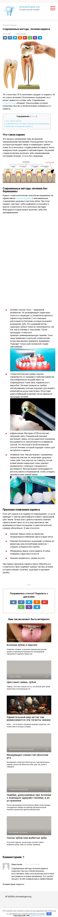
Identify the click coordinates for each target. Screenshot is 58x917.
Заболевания (21, 34)
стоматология (9, 103)
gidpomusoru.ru (38, 915)
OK (49, 914)
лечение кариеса (24, 198)
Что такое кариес (13, 121)
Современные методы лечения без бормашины (26, 124)
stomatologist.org (29, 6)
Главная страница (10, 25)
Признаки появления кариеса (18, 126)
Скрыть (33, 116)
